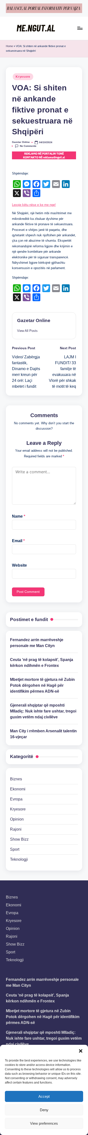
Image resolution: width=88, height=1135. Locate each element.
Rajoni (16, 829)
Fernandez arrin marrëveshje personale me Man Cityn (36, 643)
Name (18, 516)
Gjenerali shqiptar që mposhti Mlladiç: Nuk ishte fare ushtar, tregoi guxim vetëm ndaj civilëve (43, 711)
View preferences (44, 1123)
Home (9, 46)
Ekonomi (17, 789)
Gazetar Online (33, 320)
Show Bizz (19, 839)
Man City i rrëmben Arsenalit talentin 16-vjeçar (43, 734)
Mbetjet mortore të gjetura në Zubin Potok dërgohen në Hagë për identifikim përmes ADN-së (42, 685)
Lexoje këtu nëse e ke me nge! (34, 205)
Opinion (17, 819)
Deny (44, 1110)
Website (19, 565)
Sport (14, 849)
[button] (80, 1050)
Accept (44, 1096)
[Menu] (79, 28)
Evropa (16, 799)
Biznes (16, 779)
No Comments (28, 146)
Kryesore (23, 76)
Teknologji (19, 859)
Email (18, 541)
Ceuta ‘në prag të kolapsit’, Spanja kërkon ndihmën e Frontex (41, 663)
